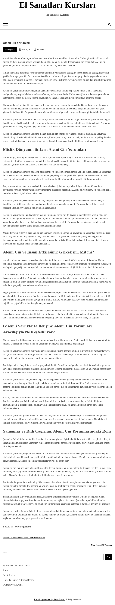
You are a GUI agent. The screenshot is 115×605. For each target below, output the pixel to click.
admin (43, 50)
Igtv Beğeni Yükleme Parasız (17, 565)
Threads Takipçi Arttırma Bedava (18, 580)
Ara (5, 552)
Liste (5, 570)
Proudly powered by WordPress (49, 599)
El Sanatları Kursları (57, 5)
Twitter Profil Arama (12, 584)
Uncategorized (10, 50)
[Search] (109, 24)
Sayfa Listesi (9, 575)
